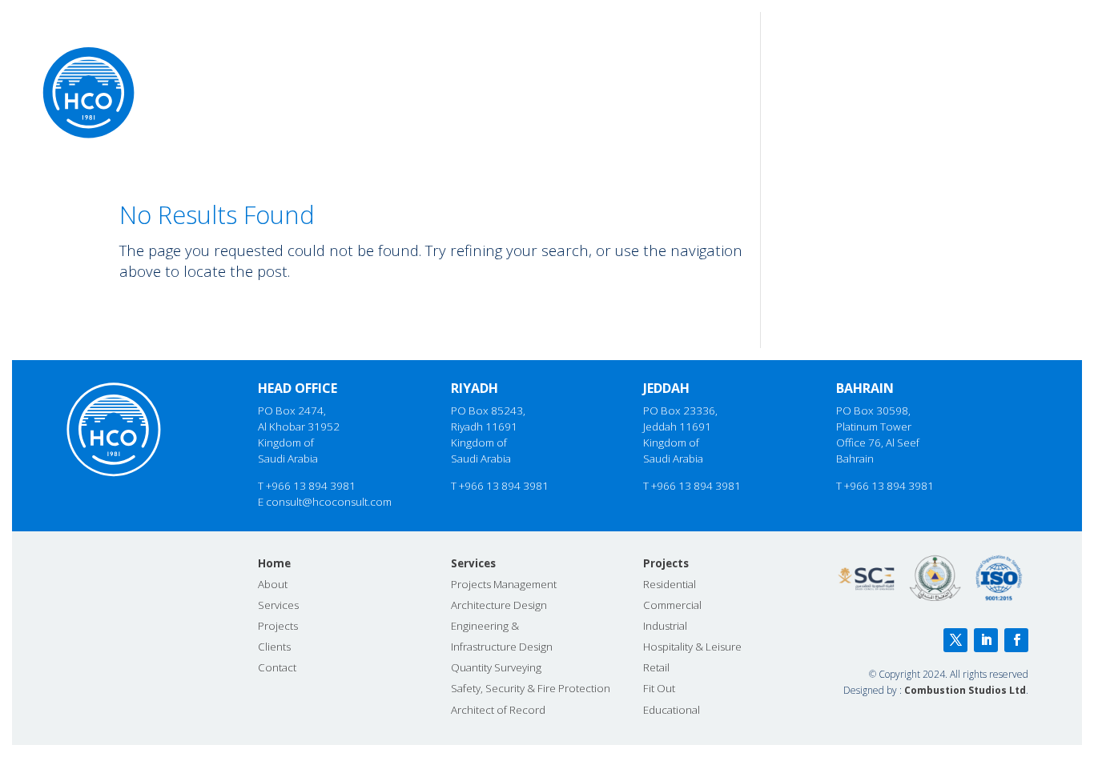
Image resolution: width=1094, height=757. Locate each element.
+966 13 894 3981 (311, 486)
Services (803, 54)
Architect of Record (498, 710)
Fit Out (659, 688)
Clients (948, 54)
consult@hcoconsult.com (329, 502)
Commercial (672, 605)
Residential (669, 584)
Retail (656, 667)
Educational (671, 710)
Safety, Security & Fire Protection (530, 688)
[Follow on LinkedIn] (986, 640)
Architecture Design (499, 605)
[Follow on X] (955, 640)
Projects (877, 54)
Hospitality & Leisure (692, 646)
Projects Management (504, 584)
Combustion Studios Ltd (965, 690)
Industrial (665, 626)
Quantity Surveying (496, 667)
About (736, 54)
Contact (1020, 54)
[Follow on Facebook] (1016, 640)
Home (678, 54)
